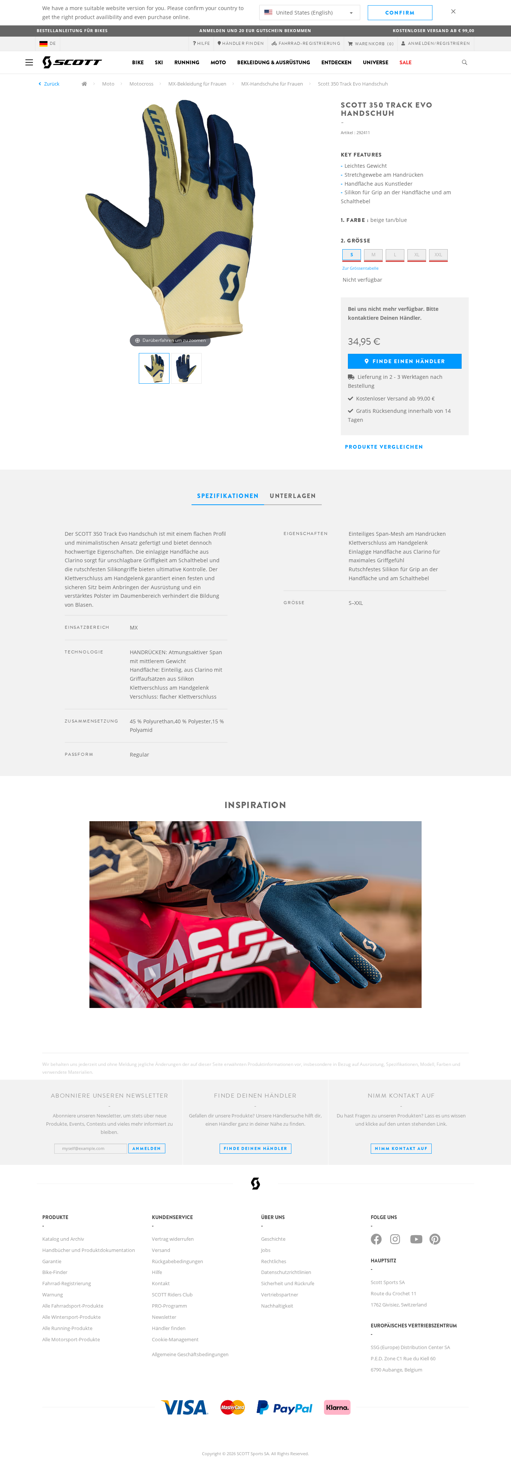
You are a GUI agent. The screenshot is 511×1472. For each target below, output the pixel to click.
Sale (405, 62)
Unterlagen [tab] (293, 496)
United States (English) (304, 12)
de (53, 43)
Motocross (141, 83)
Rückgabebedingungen (177, 1261)
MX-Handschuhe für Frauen (272, 83)
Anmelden (146, 1148)
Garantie (51, 1261)
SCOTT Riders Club (172, 1294)
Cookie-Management (175, 1339)
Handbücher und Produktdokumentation (88, 1250)
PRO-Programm (169, 1305)
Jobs (265, 1250)
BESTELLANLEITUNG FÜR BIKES (72, 30)
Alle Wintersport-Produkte (71, 1317)
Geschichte (273, 1239)
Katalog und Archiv (63, 1239)
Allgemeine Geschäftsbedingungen (190, 1354)
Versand (161, 1250)
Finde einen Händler (408, 361)
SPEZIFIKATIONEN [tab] (228, 496)
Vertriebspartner (279, 1294)
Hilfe (157, 1272)
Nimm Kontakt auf (401, 1148)
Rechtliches (273, 1261)
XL (416, 254)
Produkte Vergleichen (384, 447)
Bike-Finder (54, 1272)
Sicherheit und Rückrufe (287, 1283)
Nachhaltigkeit (277, 1305)
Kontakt (161, 1283)
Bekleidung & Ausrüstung (273, 62)
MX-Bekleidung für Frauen (197, 83)
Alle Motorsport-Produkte (71, 1339)
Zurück (51, 83)
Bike (138, 62)
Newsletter (164, 1317)
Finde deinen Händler (255, 1148)
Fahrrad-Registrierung (66, 1283)
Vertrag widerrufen (173, 1239)
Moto (218, 62)
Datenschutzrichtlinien (286, 1272)
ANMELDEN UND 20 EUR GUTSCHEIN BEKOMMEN (255, 30)
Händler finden (169, 1328)
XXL (438, 254)
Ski (159, 62)
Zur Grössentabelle (360, 268)
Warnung (52, 1294)
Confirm (400, 12)
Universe (375, 62)
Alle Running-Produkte (67, 1328)
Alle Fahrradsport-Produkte (72, 1305)
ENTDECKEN (336, 62)
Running (186, 62)
